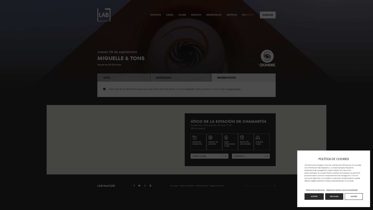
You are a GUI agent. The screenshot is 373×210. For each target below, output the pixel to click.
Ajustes (354, 196)
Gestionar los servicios (315, 190)
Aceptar (314, 196)
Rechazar (334, 196)
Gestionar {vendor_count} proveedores (342, 190)
